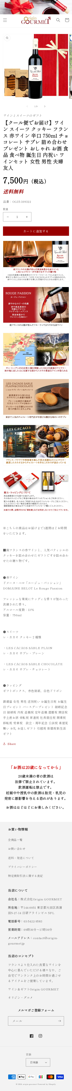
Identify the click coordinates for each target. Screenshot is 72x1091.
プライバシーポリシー (22, 867)
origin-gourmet (30, 1084)
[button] (5, 20)
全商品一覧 (15, 840)
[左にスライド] (27, 106)
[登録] (59, 1021)
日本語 (34, 1062)
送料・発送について (21, 858)
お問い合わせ (17, 849)
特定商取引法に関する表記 (25, 876)
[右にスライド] (44, 106)
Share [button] (12, 744)
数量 (5, 209)
